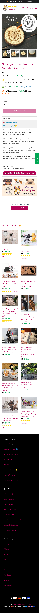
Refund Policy (8, 459)
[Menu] (36, 7)
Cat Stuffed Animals (10, 530)
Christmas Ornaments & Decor (14, 520)
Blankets (7, 559)
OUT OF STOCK (19, 110)
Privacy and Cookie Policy (13, 480)
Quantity (5, 101)
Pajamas (6, 549)
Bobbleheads (8, 585)
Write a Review (21, 208)
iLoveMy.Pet (16, 604)
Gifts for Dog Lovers (11, 494)
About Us (7, 465)
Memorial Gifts (9, 515)
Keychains (7, 575)
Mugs (6, 564)
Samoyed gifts (23, 158)
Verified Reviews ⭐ (11, 470)
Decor (6, 570)
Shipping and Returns (11, 454)
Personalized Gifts (10, 509)
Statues (6, 580)
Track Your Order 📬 (11, 449)
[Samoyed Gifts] (19, 174)
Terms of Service (9, 475)
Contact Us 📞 (9, 444)
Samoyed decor (26, 156)
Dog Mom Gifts (9, 499)
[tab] (19, 118)
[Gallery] (19, 36)
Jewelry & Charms (10, 544)
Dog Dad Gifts (8, 504)
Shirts (6, 554)
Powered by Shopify (25, 604)
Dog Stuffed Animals (11, 525)
